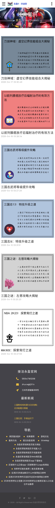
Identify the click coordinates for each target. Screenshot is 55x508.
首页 (18, 20)
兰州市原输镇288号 (30, 390)
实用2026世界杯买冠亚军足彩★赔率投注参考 (29, 477)
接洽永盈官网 (29, 440)
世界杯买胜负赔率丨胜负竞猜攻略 (29, 468)
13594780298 (28, 378)
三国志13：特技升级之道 (17, 242)
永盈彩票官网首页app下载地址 (28, 460)
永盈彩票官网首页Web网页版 (29, 456)
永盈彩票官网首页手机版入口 (28, 448)
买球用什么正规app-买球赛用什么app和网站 (29, 464)
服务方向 (13, 440)
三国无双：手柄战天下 (24, 418)
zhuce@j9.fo (28, 384)
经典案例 (31, 436)
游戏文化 (45, 436)
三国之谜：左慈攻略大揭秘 (19, 296)
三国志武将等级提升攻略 (18, 187)
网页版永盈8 (14, 436)
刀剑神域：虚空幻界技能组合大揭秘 (25, 79)
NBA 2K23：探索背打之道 (16, 350)
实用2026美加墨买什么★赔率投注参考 (28, 472)
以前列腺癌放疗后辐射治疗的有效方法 (27, 133)
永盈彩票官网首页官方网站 (28, 444)
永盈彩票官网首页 (39, 502)
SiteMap (45, 440)
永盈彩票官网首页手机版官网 (28, 452)
